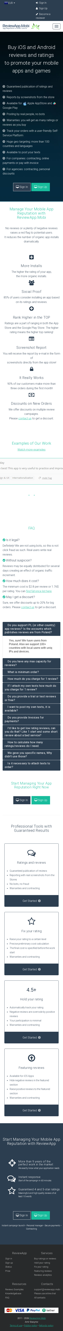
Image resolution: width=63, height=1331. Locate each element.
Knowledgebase (13, 1293)
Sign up (9, 1262)
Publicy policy (30, 1325)
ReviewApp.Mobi (37, 1318)
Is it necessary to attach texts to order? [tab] (27, 765)
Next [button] (2, 476)
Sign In (43, 2)
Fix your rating (41, 1266)
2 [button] (34, 495)
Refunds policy (46, 1325)
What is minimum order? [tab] (23, 672)
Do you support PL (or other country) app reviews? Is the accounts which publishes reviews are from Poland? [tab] (30, 628)
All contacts (40, 1297)
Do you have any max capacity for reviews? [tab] (28, 663)
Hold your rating (42, 1262)
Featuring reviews (43, 1271)
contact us (24, 418)
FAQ (7, 1297)
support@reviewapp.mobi (47, 1289)
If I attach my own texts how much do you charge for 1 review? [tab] (30, 687)
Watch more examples (32, 449)
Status (8, 1266)
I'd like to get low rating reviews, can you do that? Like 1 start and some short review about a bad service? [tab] (31, 732)
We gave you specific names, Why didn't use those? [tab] (28, 754)
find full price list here (39, 591)
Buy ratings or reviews (45, 1258)
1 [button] (29, 495)
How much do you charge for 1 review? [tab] (33, 678)
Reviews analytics (43, 1275)
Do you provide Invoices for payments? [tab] (24, 719)
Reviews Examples (14, 1289)
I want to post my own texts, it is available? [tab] (27, 708)
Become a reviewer (43, 16)
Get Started (30, 901)
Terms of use (16, 1325)
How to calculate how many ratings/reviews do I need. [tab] (24, 744)
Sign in (8, 1258)
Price (7, 1271)
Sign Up (43, 8)
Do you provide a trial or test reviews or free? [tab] (30, 698)
